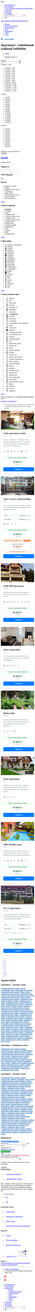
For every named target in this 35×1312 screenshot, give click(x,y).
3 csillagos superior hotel (12, 216)
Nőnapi (11, 366)
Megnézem (18, 469)
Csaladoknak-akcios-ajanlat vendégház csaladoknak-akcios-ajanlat (17, 1051)
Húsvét (11, 348)
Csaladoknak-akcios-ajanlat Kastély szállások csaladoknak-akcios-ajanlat (17, 1123)
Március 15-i (13, 346)
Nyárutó (11, 352)
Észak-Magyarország (11, 26)
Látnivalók (8, 12)
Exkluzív (10, 275)
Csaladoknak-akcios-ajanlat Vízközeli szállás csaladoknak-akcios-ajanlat (15, 998)
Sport (8, 282)
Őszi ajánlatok (9, 7)
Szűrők (4, 157)
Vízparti (9, 248)
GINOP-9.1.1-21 (11, 1256)
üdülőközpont (9, 227)
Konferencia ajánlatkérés (13, 1174)
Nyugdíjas (10, 255)
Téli (10, 341)
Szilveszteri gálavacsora (12, 195)
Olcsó (9, 285)
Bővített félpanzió (10, 198)
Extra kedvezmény (14, 377)
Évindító (11, 316)
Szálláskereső (28, 8)
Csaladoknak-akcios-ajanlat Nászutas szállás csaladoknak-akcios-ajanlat (17, 1039)
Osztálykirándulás (14, 339)
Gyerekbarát (11, 269)
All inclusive (8, 191)
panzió (7, 213)
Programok (8, 10)
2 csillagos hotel (9, 234)
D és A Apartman (11, 908)
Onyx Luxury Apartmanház (17, 499)
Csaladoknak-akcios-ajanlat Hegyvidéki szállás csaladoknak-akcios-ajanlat (17, 1020)
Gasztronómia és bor (15, 334)
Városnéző (10, 262)
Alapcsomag (13, 379)
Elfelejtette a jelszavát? (8, 1149)
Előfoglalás (12, 310)
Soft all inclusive (10, 196)
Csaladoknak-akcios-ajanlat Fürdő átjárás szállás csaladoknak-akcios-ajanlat (17, 1012)
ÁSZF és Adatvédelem (12, 1269)
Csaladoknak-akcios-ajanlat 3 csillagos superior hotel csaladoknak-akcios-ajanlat (16, 1060)
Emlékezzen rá (5, 1148)
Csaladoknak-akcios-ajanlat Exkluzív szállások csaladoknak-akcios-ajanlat (16, 1129)
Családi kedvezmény (15, 332)
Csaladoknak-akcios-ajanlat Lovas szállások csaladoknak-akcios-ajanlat (14, 1126)
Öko (8, 287)
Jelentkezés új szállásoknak (14, 1216)
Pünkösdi (12, 386)
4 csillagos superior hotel (12, 220)
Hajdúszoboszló (9, 28)
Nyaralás (11, 305)
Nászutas (7, 276)
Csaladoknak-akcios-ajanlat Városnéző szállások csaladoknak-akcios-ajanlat (17, 1108)
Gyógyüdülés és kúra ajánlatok (18, 323)
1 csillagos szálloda (10, 225)
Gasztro (9, 280)
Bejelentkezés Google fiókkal (10, 1141)
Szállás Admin (10, 1212)
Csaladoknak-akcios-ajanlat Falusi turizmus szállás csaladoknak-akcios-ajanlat (15, 1026)
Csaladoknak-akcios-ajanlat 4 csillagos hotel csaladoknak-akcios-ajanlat (17, 1063)
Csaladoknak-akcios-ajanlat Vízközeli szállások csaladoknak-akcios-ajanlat (16, 1087)
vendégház (8, 211)
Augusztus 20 (13, 307)
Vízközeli (10, 250)
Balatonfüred (9, 31)
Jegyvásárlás (8, 14)
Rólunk (8, 1235)
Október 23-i (13, 355)
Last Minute (12, 321)
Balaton (7, 24)
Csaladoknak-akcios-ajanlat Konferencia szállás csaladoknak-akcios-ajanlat (17, 1015)
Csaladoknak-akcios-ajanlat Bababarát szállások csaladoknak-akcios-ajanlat (17, 1093)
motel (6, 232)
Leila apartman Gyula (14, 433)
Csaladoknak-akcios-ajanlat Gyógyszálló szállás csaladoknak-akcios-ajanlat (16, 1023)
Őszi (10, 301)
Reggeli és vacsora (10, 186)
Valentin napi (13, 373)
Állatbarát (10, 257)
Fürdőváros (10, 252)
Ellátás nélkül (9, 193)
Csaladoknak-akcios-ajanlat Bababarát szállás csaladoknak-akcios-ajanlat (16, 1003)
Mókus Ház (9, 713)
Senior (11, 325)
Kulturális (12, 368)
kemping (7, 230)
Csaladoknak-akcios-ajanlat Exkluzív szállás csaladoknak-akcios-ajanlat (15, 1037)
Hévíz (6, 29)
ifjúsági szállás (9, 223)
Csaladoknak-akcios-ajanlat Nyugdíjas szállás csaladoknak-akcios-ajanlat (17, 1006)
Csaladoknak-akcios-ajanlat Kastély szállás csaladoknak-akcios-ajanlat (17, 1031)
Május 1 (11, 384)
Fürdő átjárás (11, 259)
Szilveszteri (12, 312)
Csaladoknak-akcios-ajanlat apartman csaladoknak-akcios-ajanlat (13, 1050)
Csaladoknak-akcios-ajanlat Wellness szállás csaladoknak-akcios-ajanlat (15, 993)
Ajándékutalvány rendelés (14, 1179)
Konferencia (11, 261)
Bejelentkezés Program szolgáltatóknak (18, 1226)
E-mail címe (4, 1143)
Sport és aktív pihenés (15, 357)
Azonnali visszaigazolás (14, 245)
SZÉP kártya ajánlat (15, 343)
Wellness (10, 246)
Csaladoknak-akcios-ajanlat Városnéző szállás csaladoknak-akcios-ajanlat (16, 1017)
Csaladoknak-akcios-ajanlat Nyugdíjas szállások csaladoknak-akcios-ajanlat (16, 1096)
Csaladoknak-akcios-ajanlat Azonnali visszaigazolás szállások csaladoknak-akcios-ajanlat (17, 1078)
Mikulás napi (13, 375)
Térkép (7, 53)
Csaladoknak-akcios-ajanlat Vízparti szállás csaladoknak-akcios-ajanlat (17, 994)
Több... (3, 202)
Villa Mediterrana (12, 844)
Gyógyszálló (11, 266)
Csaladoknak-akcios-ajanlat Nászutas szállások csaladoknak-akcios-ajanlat (17, 1132)
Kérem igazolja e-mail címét (9, 1157)
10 (5, 974)
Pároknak (12, 330)
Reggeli (7, 188)
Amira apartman (11, 649)
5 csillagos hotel (9, 221)
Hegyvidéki (10, 264)
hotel (6, 228)
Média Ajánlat (10, 1221)
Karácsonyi (12, 319)
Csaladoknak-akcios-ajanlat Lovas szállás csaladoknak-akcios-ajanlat (17, 1034)
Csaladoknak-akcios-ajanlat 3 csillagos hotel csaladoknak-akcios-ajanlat (15, 1057)
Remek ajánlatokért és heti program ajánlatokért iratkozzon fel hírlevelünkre (15, 1264)
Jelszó (2, 1145)
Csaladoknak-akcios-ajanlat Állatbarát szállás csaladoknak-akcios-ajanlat (15, 1009)
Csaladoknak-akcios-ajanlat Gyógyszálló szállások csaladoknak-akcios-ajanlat (16, 1114)
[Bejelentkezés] (6, 17)
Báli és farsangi (13, 361)
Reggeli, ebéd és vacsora (12, 189)
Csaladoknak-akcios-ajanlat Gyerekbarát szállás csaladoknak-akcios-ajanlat (17, 1029)
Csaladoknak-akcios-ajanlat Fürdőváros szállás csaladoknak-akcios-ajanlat (17, 1001)
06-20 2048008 (13, 1240)
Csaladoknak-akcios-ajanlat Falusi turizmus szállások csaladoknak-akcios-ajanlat (15, 1117)
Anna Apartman (11, 779)
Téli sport (10, 283)
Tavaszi (11, 388)
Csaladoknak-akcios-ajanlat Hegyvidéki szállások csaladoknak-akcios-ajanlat (17, 1111)
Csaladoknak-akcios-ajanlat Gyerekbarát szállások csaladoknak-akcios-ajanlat (17, 1121)
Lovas (9, 273)
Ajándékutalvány (10, 5)
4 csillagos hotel (9, 218)
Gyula (6, 35)
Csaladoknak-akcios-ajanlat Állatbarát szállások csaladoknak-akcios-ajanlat (17, 1099)
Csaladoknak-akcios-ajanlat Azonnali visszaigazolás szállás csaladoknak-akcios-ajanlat (17, 989)
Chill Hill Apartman (13, 586)
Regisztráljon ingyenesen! (20, 1155)
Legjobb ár (12, 391)
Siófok (7, 33)
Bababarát (10, 253)
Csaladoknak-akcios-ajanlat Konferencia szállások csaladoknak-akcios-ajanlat (17, 1105)
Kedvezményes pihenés (16, 382)
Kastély (9, 271)
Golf (8, 278)
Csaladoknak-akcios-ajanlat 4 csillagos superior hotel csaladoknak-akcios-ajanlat (16, 1065)
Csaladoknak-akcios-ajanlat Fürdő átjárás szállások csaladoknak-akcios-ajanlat (17, 1102)
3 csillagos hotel (9, 214)
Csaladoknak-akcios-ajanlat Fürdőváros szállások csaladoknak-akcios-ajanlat (17, 1091)
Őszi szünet (12, 303)
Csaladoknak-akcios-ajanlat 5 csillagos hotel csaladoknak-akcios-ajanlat (15, 1069)
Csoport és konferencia (16, 359)
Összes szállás (9, 39)
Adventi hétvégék (14, 364)
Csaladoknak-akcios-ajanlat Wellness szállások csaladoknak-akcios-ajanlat (16, 1082)
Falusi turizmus (12, 268)
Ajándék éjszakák (14, 350)
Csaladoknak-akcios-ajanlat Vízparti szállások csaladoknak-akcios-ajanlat (17, 1084)
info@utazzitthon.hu (14, 1245)
